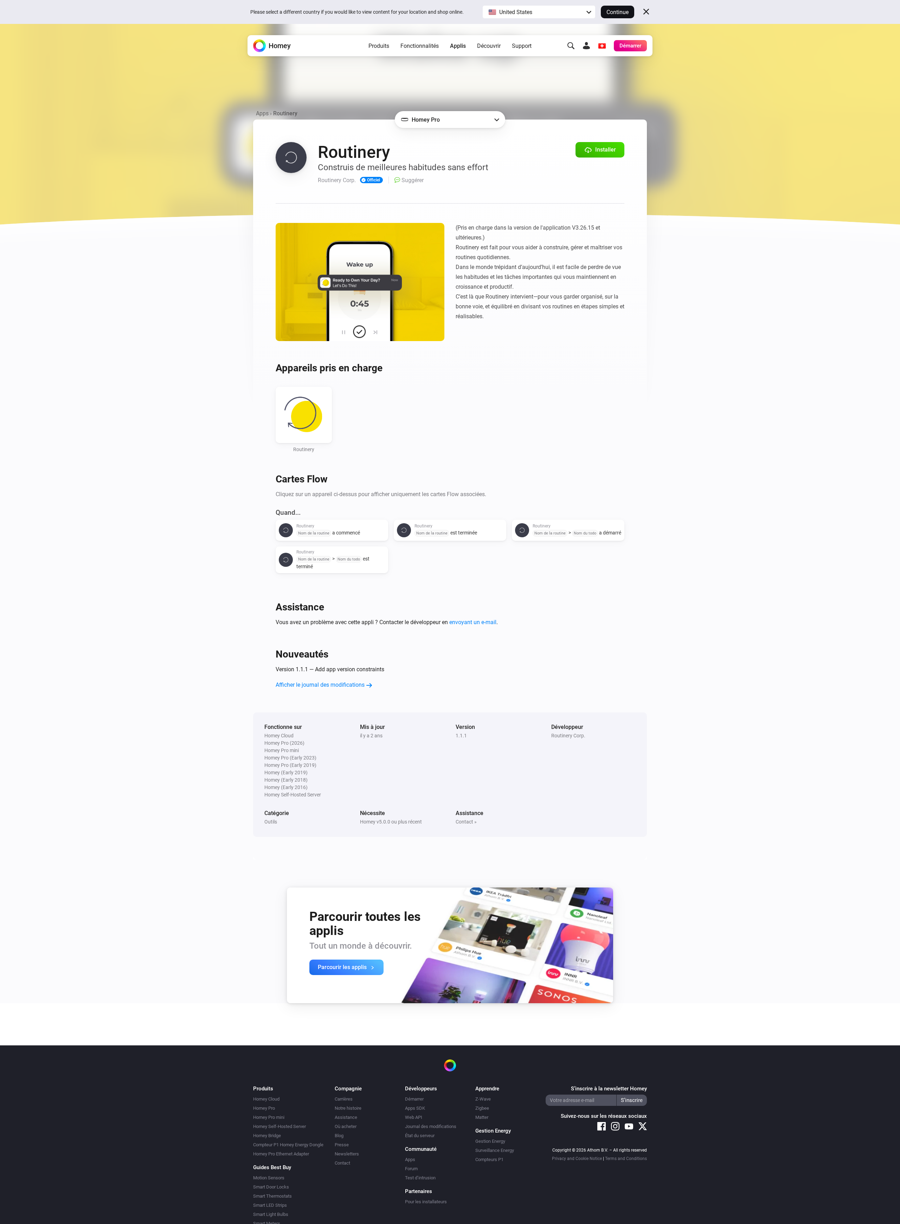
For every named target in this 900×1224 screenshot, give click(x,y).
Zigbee (482, 1108)
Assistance (346, 1117)
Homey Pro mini (268, 1117)
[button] (539, 12)
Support (522, 46)
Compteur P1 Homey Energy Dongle (288, 1144)
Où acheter (345, 1126)
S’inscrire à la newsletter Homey (609, 1088)
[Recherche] (571, 45)
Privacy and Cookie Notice (577, 1158)
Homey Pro (264, 1108)
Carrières (344, 1099)
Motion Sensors (268, 1177)
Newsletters (347, 1153)
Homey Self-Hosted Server (279, 1126)
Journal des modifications (430, 1126)
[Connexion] (586, 45)
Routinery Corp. (568, 735)
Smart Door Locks (271, 1187)
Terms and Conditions (626, 1158)
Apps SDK (415, 1108)
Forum (411, 1168)
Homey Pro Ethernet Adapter (281, 1153)
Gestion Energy (490, 1141)
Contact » (466, 822)
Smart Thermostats (272, 1196)
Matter (481, 1117)
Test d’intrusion (420, 1177)
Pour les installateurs (426, 1201)
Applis (458, 46)
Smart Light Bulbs (270, 1214)
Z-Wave (483, 1099)
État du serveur (420, 1135)
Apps (262, 113)
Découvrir (489, 46)
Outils (270, 822)
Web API (413, 1117)
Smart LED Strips (270, 1205)
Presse (342, 1144)
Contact (342, 1163)
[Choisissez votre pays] (602, 45)
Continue (617, 12)
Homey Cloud (266, 1099)
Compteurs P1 (489, 1159)
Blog (339, 1135)
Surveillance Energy (494, 1150)
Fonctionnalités (419, 46)
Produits (378, 46)
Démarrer (414, 1099)
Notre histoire (348, 1108)
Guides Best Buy (272, 1167)
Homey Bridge (267, 1135)
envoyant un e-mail (472, 622)
